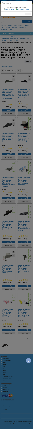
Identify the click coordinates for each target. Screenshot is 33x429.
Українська (26, 9)
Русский (12, 9)
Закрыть (28, 13)
